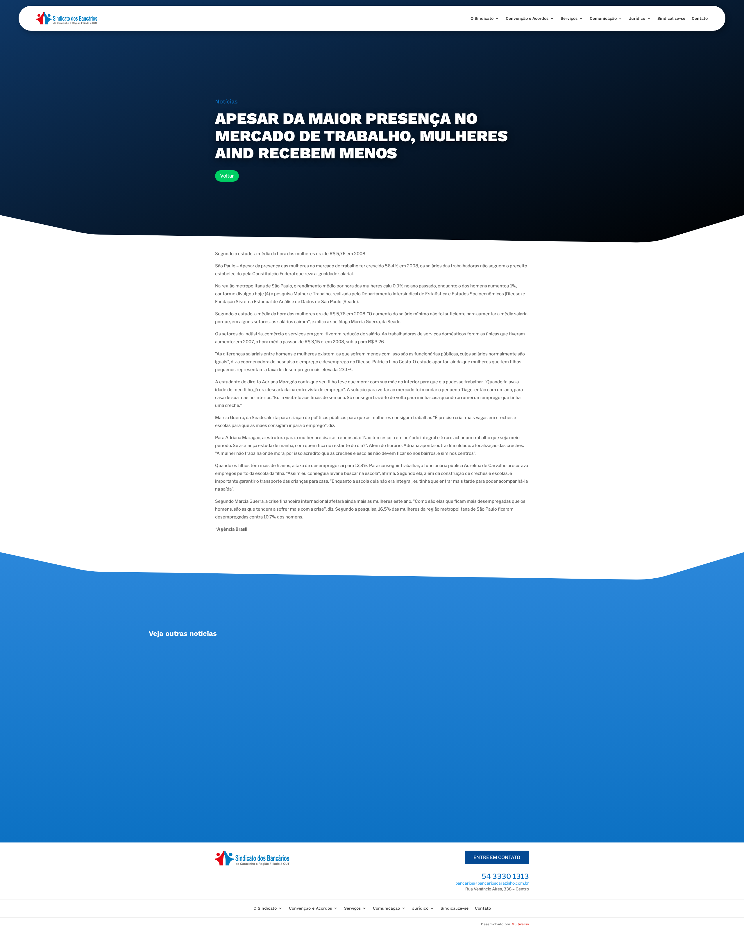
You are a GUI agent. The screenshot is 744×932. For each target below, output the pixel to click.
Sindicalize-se (671, 18)
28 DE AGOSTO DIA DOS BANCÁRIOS (201, 655)
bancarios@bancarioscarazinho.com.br (492, 883)
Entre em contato (496, 857)
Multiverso (520, 924)
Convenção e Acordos (527, 18)
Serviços (569, 18)
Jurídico (637, 18)
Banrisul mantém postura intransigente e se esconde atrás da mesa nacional (253, 768)
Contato (700, 18)
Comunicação (603, 18)
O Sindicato (482, 18)
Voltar (227, 176)
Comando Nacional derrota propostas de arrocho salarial (227, 708)
